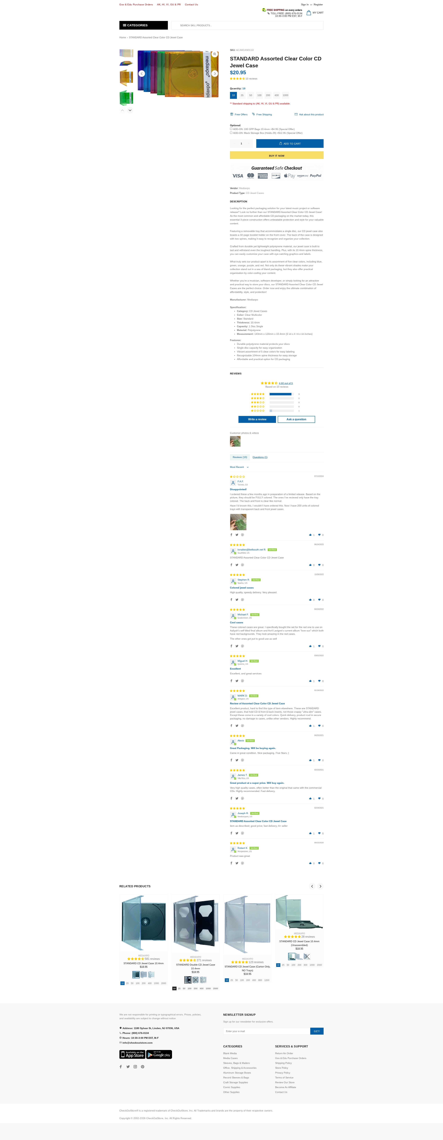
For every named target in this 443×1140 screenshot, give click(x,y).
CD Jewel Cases (255, 193)
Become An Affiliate (285, 1087)
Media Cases (230, 1058)
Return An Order (284, 1053)
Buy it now (276, 155)
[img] (237, 476)
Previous (141, 73)
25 (242, 95)
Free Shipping (264, 114)
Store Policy (281, 1067)
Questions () (260, 457)
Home (122, 37)
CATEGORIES (137, 25)
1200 (266, 980)
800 (260, 980)
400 (277, 95)
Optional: (235, 125)
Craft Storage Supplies (235, 1082)
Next (214, 73)
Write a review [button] (257, 419)
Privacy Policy (282, 1072)
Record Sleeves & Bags (236, 1077)
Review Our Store (285, 1082)
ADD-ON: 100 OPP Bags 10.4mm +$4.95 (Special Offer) (264, 129)
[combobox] (247, 25)
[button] (238, 78)
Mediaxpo (244, 188)
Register (318, 4)
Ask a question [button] (296, 419)
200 (268, 95)
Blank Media (230, 1053)
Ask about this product (311, 114)
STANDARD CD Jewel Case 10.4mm (144, 963)
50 (250, 95)
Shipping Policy (283, 1063)
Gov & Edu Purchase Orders (290, 1058)
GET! (317, 1031)
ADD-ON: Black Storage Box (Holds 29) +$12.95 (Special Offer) (267, 133)
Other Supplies (231, 1092)
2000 (163, 983)
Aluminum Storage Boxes (237, 1072)
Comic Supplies (231, 1087)
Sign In (305, 4)
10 (233, 95)
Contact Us (281, 1092)
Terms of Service (284, 1077)
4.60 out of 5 (286, 383)
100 (259, 95)
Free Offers (241, 114)
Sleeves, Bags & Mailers (236, 1063)
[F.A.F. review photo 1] (238, 522)
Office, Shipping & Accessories (239, 1067)
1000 (285, 95)
